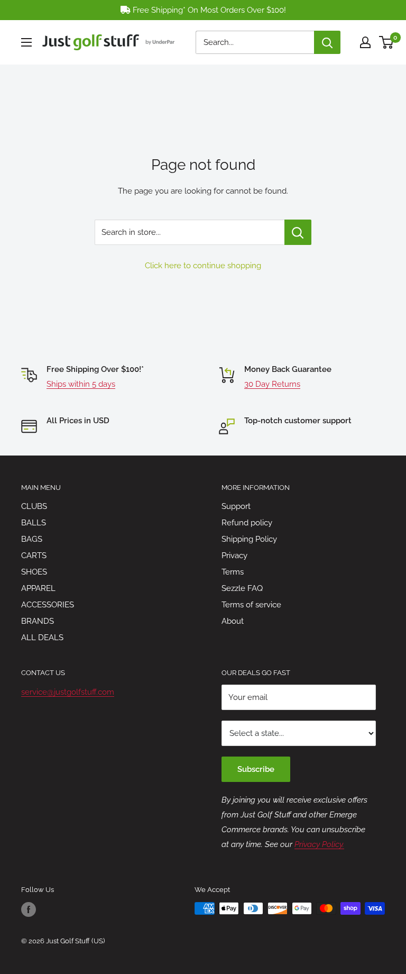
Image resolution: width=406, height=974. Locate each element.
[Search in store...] (297, 232)
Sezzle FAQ (242, 588)
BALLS (33, 522)
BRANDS (37, 621)
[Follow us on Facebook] (28, 909)
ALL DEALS (42, 637)
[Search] (327, 42)
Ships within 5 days (81, 384)
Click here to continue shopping (203, 265)
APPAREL (38, 588)
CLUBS (34, 506)
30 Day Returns (272, 384)
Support (236, 506)
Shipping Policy (249, 539)
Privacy (234, 555)
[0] (386, 42)
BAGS (31, 539)
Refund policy (247, 522)
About (233, 621)
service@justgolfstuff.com (67, 692)
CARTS (34, 555)
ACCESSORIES (47, 604)
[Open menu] (26, 42)
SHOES (34, 572)
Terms (233, 572)
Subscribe (255, 769)
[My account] (365, 42)
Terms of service (251, 604)
